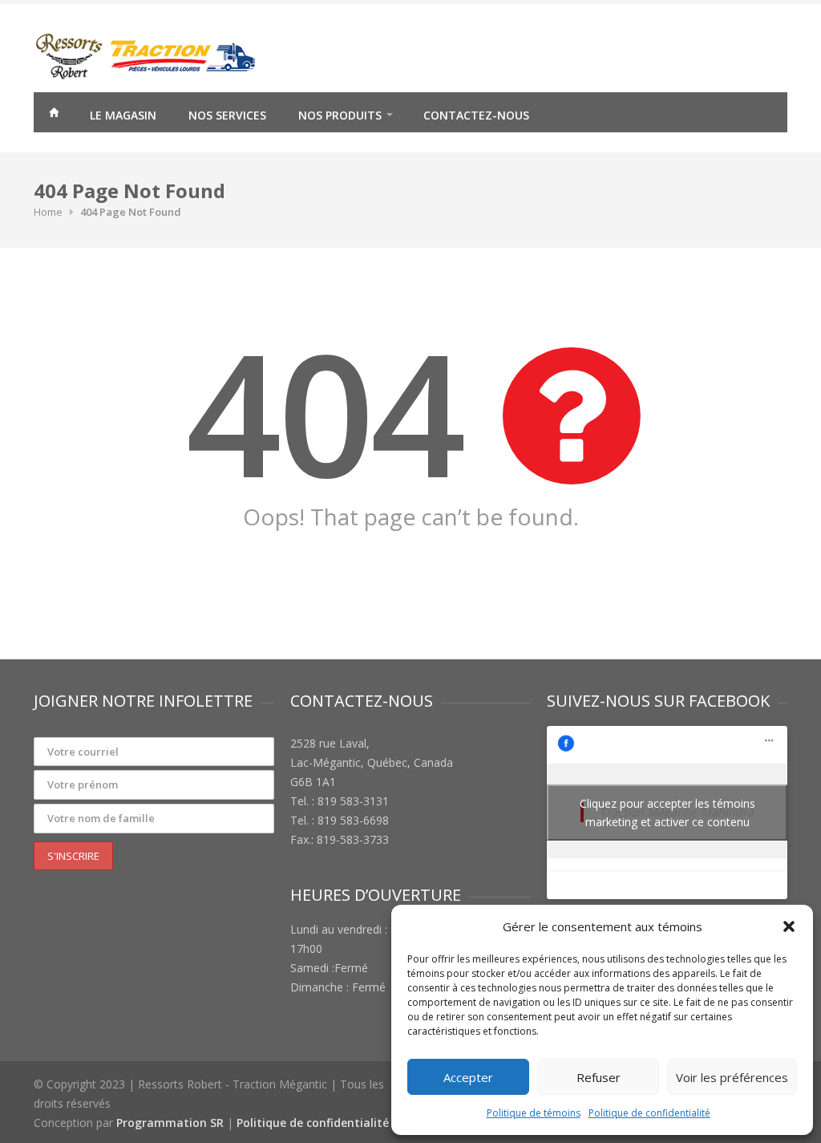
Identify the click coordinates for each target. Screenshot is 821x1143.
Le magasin (123, 115)
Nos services (227, 115)
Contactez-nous (476, 115)
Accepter (468, 1077)
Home (48, 212)
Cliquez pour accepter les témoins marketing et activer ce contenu (667, 812)
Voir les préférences (732, 1077)
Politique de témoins (533, 1113)
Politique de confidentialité (649, 1113)
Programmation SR (170, 1122)
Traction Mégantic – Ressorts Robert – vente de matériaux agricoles (54, 114)
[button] (789, 926)
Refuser (598, 1077)
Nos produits (340, 115)
